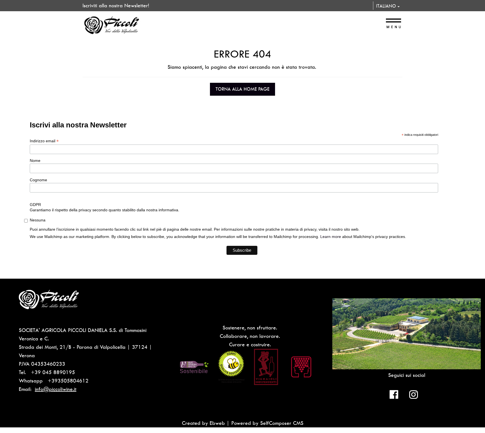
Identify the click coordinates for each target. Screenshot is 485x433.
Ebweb (217, 423)
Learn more (330, 236)
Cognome (38, 180)
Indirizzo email (44, 141)
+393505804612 (68, 380)
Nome (35, 160)
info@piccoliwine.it (55, 389)
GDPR (35, 204)
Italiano (386, 6)
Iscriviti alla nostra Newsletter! (116, 5)
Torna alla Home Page (242, 89)
